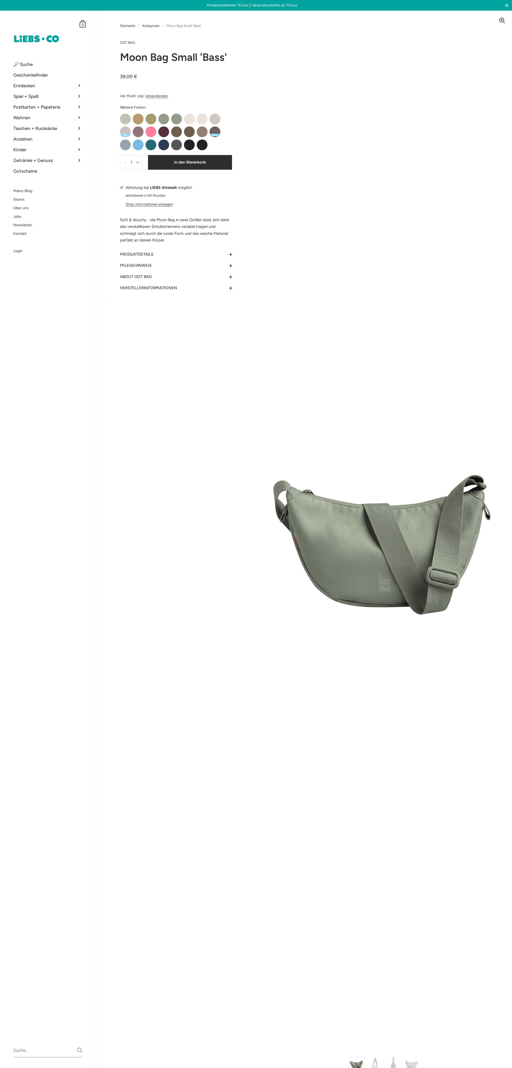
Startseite (127, 26)
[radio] (125, 119)
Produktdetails (136, 254)
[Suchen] (80, 1050)
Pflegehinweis (135, 265)
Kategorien (150, 26)
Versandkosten (156, 96)
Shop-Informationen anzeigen (149, 204)
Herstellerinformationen (148, 287)
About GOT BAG (136, 276)
